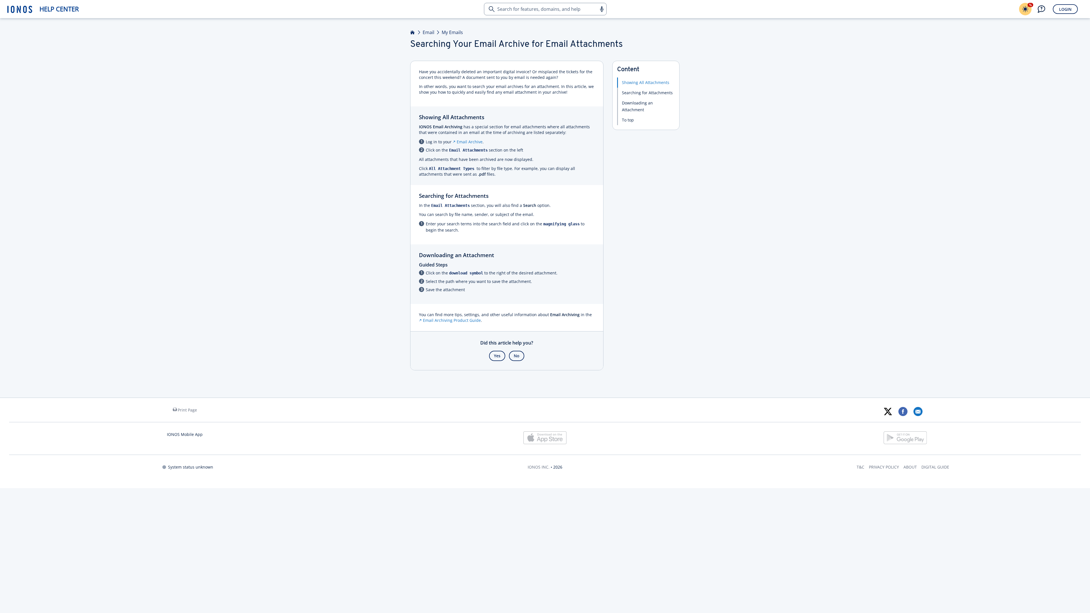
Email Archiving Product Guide (452, 320)
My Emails (452, 32)
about (910, 467)
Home (412, 32)
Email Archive (470, 141)
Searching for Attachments (647, 92)
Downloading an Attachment (637, 106)
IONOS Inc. (539, 467)
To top (628, 120)
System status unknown (190, 467)
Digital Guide (935, 467)
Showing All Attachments (645, 82)
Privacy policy (884, 467)
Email (428, 32)
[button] (601, 9)
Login (1065, 9)
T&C (860, 467)
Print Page (187, 410)
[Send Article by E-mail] (918, 411)
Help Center (59, 9)
